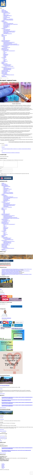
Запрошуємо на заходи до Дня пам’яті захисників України (10, 273)
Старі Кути (1, 415)
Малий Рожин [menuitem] (5, 228)
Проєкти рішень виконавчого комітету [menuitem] (9, 204)
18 (1, 437)
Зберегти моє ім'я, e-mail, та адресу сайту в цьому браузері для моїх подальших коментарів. (15, 173)
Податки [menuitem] (3, 36)
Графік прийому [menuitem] (4, 76)
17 (0, 437)
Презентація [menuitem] (5, 27)
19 (2, 437)
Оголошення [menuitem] (4, 61)
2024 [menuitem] (4, 38)
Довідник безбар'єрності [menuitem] (7, 69)
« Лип (1, 440)
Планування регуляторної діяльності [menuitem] (9, 42)
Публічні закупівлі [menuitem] (4, 63)
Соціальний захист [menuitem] (4, 73)
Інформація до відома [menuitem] (6, 186)
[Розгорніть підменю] (8, 12)
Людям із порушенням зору (17, 306)
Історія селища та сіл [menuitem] (5, 49)
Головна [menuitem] (3, 9)
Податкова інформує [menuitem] (6, 17)
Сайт (1, 171)
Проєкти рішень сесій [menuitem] (6, 29)
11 (1, 436)
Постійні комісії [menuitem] (5, 25)
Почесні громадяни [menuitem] (5, 11)
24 (0, 438)
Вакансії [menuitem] (3, 62)
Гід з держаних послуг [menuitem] (6, 47)
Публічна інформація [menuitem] (5, 12)
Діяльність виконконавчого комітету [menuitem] (9, 31)
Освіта (1, 388)
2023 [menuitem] (4, 39)
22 (5, 437)
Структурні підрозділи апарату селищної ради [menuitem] (10, 24)
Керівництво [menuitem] (5, 22)
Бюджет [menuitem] (3, 465)
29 (5, 438)
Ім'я (1, 168)
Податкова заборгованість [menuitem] (6, 40)
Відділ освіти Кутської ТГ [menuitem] (7, 64)
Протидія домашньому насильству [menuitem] (8, 74)
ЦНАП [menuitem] (3, 34)
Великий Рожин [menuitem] (5, 54)
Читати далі (2, 429)
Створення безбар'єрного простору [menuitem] (8, 67)
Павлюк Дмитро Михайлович (6, 318)
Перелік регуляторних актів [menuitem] (7, 216)
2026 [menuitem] (4, 210)
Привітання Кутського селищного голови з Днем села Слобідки (11, 272)
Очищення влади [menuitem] (6, 14)
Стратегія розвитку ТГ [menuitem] (5, 45)
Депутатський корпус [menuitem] (6, 198)
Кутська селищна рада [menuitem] (6, 65)
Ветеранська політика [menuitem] (5, 222)
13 (3, 436)
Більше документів (3, 407)
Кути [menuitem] (4, 51)
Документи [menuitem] (3, 28)
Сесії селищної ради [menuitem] (6, 30)
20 (3, 437)
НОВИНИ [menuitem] (3, 20)
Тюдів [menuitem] (4, 53)
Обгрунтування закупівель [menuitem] (9, 66)
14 (4, 436)
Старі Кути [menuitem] (5, 52)
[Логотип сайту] (3, 7)
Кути (1, 289)
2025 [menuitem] (4, 37)
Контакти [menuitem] (3, 75)
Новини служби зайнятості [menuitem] (7, 15)
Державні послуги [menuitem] (4, 46)
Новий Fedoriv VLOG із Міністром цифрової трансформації (11, 152)
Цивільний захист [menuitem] (4, 48)
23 (6, 437)
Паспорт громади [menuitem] (4, 72)
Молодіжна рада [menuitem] (4, 35)
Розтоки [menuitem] (4, 55)
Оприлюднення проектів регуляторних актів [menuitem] (10, 43)
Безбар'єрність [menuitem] (4, 240)
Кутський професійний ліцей (4, 385)
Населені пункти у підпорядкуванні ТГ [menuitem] (9, 50)
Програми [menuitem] (5, 18)
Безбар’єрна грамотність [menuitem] (7, 68)
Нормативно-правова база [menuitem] (7, 33)
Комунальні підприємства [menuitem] (6, 71)
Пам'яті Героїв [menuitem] (4, 10)
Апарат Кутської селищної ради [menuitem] (8, 23)
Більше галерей (2, 294)
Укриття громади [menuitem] (4, 246)
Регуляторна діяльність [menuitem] (5, 41)
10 (0, 436)
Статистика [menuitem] (5, 16)
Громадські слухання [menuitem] (5, 70)
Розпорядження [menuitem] (5, 32)
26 (2, 438)
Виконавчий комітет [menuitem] (6, 26)
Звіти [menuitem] (4, 13)
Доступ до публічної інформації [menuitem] (8, 19)
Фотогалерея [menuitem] (4, 57)
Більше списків (2, 393)
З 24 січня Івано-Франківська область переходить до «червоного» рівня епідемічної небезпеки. (16, 148)
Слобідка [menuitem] (4, 56)
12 (2, 436)
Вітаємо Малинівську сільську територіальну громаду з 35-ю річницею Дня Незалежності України (16, 274)
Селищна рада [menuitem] (4, 21)
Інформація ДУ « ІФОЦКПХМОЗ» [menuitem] (8, 192)
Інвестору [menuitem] (3, 467)
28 (4, 438)
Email (1, 170)
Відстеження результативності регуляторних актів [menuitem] (11, 44)
